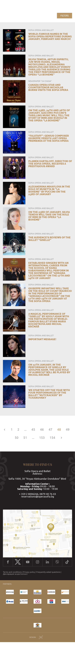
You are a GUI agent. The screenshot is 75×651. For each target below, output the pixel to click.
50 (16, 437)
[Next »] (61, 437)
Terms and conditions (12, 572)
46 (42, 429)
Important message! (42, 339)
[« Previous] (4, 429)
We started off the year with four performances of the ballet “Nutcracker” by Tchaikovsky (49, 394)
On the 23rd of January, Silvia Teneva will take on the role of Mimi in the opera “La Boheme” (49, 216)
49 (68, 429)
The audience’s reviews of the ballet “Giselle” (49, 238)
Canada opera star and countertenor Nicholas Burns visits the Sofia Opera (48, 87)
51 (25, 437)
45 (33, 429)
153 (42, 437)
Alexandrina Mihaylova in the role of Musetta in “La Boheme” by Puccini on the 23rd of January (49, 190)
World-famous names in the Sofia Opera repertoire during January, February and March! (50, 36)
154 (52, 437)
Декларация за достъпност (15, 574)
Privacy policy (29, 572)
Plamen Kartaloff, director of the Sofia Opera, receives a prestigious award (50, 164)
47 (50, 429)
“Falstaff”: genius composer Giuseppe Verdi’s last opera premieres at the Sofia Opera (48, 138)
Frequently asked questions (48, 572)
